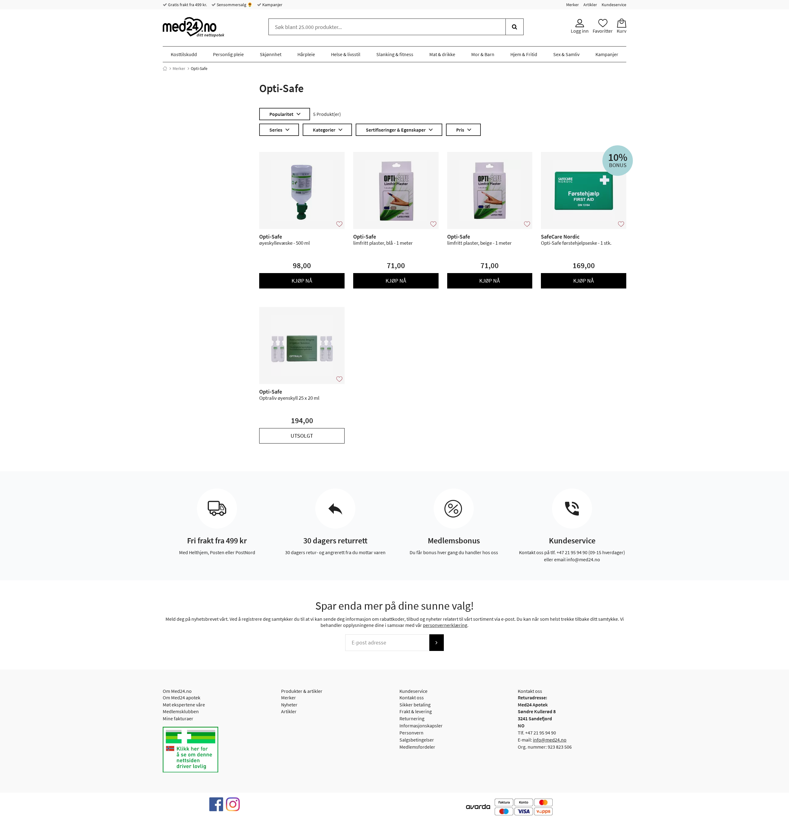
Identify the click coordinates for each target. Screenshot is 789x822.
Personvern (411, 733)
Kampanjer (271, 4)
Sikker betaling (415, 704)
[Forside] (165, 68)
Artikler (590, 4)
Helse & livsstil (345, 54)
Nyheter (289, 704)
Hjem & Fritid (523, 54)
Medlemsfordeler (417, 747)
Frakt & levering (415, 711)
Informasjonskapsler (421, 725)
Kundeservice (614, 4)
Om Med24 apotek (181, 697)
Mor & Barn (482, 54)
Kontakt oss (411, 697)
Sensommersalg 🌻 (234, 4)
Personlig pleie (228, 54)
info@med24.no (549, 740)
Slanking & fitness (394, 54)
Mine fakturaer (178, 718)
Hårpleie (306, 54)
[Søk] (514, 26)
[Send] (436, 642)
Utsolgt (302, 435)
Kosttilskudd (184, 54)
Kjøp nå (302, 280)
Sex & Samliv (566, 54)
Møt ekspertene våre (184, 704)
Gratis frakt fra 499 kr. (187, 4)
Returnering (411, 718)
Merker (572, 4)
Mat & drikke (442, 54)
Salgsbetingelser (416, 740)
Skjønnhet (270, 54)
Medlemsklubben (181, 711)
